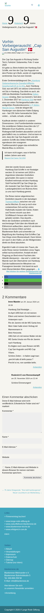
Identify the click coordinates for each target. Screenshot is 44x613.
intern (6, 534)
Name (5, 437)
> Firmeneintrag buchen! (15, 516)
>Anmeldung (10, 593)
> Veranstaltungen (12, 552)
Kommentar (7, 411)
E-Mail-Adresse (9, 447)
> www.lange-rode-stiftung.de (17, 521)
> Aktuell (8, 549)
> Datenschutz (10, 557)
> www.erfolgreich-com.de (15, 529)
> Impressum (10, 554)
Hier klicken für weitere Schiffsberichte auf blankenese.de (24, 272)
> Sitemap (8, 560)
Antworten (37, 367)
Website (5, 457)
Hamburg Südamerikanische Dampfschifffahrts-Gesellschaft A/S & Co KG (21, 83)
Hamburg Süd (27, 100)
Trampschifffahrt (12, 202)
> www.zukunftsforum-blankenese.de (20, 524)
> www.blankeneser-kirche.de (17, 527)
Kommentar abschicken (32, 477)
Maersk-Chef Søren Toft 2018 (15, 158)
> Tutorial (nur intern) (13, 563)
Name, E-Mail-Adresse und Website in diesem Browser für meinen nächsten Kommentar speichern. (20, 470)
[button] (6, 277)
